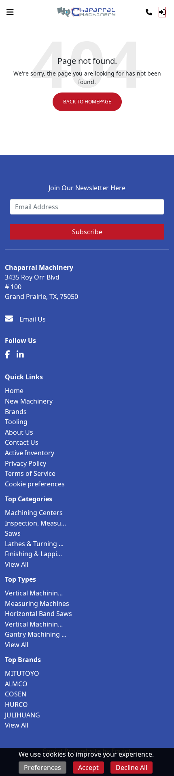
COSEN (15, 694)
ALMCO (16, 683)
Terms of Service (30, 473)
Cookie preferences (35, 483)
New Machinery (29, 401)
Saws (13, 533)
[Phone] (149, 12)
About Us (19, 432)
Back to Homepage (87, 101)
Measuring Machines (37, 603)
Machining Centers (34, 512)
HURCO (16, 704)
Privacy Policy (25, 463)
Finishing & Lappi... (33, 553)
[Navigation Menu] (10, 12)
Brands (16, 411)
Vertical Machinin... (34, 593)
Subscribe (87, 231)
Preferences (42, 767)
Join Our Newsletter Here (87, 187)
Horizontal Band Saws (38, 613)
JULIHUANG (22, 715)
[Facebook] (7, 355)
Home (14, 390)
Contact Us (21, 442)
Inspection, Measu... (35, 523)
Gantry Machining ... (35, 634)
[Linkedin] (20, 355)
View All (16, 564)
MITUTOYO (22, 673)
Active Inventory (29, 452)
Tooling (16, 421)
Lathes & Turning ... (34, 543)
